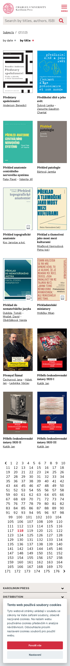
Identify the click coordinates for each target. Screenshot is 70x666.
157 (50, 558)
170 (59, 567)
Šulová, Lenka (45, 105)
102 (39, 517)
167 (30, 567)
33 (54, 476)
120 (40, 530)
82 (62, 503)
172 (17, 571)
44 (16, 485)
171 (8, 571)
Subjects (8, 32)
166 (20, 567)
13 (23, 467)
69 (23, 499)
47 (39, 485)
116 (59, 526)
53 (23, 490)
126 (40, 535)
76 (16, 503)
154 (20, 558)
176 (57, 571)
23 (39, 472)
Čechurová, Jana (12, 379)
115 (50, 526)
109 (50, 521)
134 (59, 539)
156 (40, 558)
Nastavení (35, 654)
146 (59, 548)
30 (31, 476)
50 (62, 485)
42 (62, 481)
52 (16, 490)
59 (8, 494)
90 (62, 508)
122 (59, 530)
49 (54, 485)
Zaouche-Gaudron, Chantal (48, 110)
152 (59, 553)
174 (37, 571)
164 (59, 562)
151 (50, 553)
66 (62, 494)
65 (54, 494)
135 (10, 544)
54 (31, 490)
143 (30, 548)
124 (20, 535)
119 (30, 530)
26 (62, 472)
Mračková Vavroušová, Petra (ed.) (50, 248)
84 (16, 508)
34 (62, 476)
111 (10, 526)
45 (23, 485)
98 (62, 512)
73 (54, 499)
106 (20, 521)
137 (30, 544)
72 (47, 499)
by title (25, 40)
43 (8, 485)
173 (27, 571)
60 (16, 494)
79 (39, 503)
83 (8, 508)
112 (20, 526)
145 (50, 548)
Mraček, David (11, 316)
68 (16, 499)
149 (30, 553)
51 (8, 490)
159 (10, 562)
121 (50, 530)
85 (23, 508)
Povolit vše (35, 645)
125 (30, 535)
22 (31, 472)
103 (49, 517)
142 (20, 548)
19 (8, 472)
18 (62, 467)
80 (47, 503)
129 (10, 539)
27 (8, 476)
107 (30, 521)
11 (8, 467)
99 (11, 517)
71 (39, 499)
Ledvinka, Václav (19, 383)
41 (54, 481)
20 (16, 472)
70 (31, 499)
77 (23, 503)
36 (16, 481)
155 (30, 558)
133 (50, 539)
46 (31, 485)
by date (8, 40)
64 (47, 494)
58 (62, 490)
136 (20, 544)
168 (40, 567)
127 (50, 535)
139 (50, 544)
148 (20, 553)
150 (40, 553)
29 (23, 476)
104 (58, 517)
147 (10, 553)
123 (10, 535)
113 (30, 526)
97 (54, 512)
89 (54, 508)
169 (50, 567)
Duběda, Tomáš (12, 313)
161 (30, 562)
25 (54, 472)
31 (39, 476)
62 (31, 494)
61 (23, 494)
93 (23, 512)
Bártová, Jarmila (46, 172)
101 (29, 517)
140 (59, 544)
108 (40, 521)
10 (63, 463)
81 (54, 503)
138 (40, 544)
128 (59, 535)
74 (62, 499)
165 (10, 567)
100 (19, 517)
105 (10, 521)
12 (16, 467)
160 (20, 562)
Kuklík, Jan (43, 383)
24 (47, 472)
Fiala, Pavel (9, 179)
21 (23, 472)
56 (47, 490)
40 (47, 481)
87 (39, 508)
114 (40, 526)
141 (10, 548)
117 (10, 530)
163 (50, 562)
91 (8, 512)
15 (39, 467)
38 (31, 481)
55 (39, 490)
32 (47, 476)
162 (40, 562)
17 (54, 467)
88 (47, 508)
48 (47, 485)
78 (31, 503)
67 (8, 499)
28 (16, 476)
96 (47, 512)
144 (40, 548)
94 (31, 512)
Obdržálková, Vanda (15, 320)
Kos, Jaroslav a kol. (14, 242)
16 (47, 467)
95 (39, 512)
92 (16, 512)
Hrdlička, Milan (45, 313)
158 (59, 558)
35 (8, 481)
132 (40, 539)
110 (59, 521)
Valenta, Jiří (26, 179)
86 (31, 508)
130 (20, 539)
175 (47, 571)
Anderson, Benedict (14, 105)
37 (23, 481)
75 (8, 503)
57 (54, 490)
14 (31, 467)
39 (39, 481)
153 (10, 558)
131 (30, 539)
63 (39, 494)
